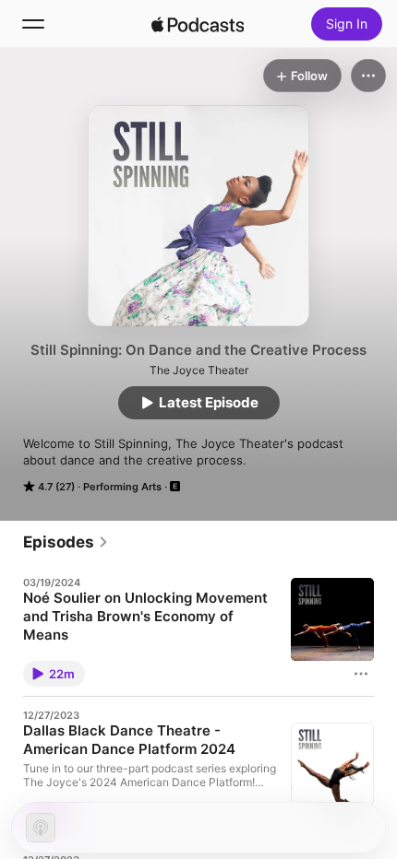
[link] (66, 542)
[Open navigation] (33, 24)
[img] (198, 24)
